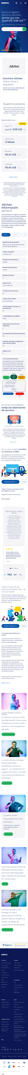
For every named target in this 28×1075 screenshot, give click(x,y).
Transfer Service (4, 1026)
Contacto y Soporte (18, 985)
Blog (2, 1039)
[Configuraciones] (16, 3)
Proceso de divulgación (19, 1019)
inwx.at (14, 1056)
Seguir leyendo (5, 683)
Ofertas (3, 970)
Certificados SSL (4, 1007)
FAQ (15, 982)
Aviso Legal (16, 1004)
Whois (2, 979)
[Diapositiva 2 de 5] (12, 568)
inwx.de (9, 1056)
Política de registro (18, 1016)
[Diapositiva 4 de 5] (16, 568)
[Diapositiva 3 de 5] (14, 568)
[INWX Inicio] (5, 3)
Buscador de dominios (6, 963)
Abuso (15, 1012)
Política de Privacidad (18, 1007)
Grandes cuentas (5, 1024)
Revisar (15, 990)
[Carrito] (21, 3)
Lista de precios (4, 965)
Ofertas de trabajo (18, 965)
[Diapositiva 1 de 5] (10, 568)
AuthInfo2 (3, 987)
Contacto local (4, 977)
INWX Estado (17, 992)
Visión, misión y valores (19, 970)
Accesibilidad (17, 1009)
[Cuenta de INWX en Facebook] (10, 1049)
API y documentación (18, 987)
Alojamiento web (4, 1002)
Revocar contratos (18, 1040)
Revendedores (4, 1021)
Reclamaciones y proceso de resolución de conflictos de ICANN (20, 1035)
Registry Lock (4, 982)
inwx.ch (19, 1056)
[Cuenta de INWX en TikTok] (21, 1049)
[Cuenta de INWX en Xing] (2, 1049)
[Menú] (25, 3)
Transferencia (4, 972)
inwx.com (4, 1056)
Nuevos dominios (5, 967)
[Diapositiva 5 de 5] (18, 568)
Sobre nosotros (17, 963)
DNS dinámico (4, 984)
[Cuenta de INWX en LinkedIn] (15, 1049)
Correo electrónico (5, 1004)
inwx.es (24, 1056)
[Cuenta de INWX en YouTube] (18, 1049)
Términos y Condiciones (19, 1002)
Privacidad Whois (5, 975)
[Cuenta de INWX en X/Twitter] (5, 1049)
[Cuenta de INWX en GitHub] (13, 1049)
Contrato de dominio (18, 1014)
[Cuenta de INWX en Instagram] (7, 1049)
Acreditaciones (17, 967)
